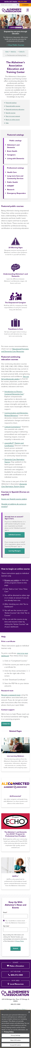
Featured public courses (13, 106)
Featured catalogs (11, 103)
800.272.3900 (22, 1)
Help (7, 123)
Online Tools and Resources (22, 51)
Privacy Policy (19, 941)
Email (5, 912)
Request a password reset (11, 695)
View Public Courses (16, 45)
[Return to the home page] (12, 10)
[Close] (29, 1012)
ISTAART (10, 186)
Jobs (5, 1009)
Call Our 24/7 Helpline (10, 1)
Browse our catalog (11, 580)
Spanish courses (10, 113)
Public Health (12, 182)
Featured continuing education (15, 109)
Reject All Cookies (15, 1040)
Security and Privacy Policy (17, 1009)
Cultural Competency (12, 427)
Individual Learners (15, 534)
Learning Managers (15, 551)
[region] (15, 1029)
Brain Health (12, 151)
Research (10, 189)
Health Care (12, 172)
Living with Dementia (15, 158)
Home (7, 51)
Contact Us (6, 724)
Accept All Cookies (15, 1045)
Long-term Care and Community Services (15, 177)
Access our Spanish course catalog (14, 499)
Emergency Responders (16, 193)
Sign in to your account (13, 116)
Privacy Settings (15, 1035)
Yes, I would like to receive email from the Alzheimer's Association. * (15, 922)
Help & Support (14, 51)
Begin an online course (13, 119)
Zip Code (6, 926)
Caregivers (11, 155)
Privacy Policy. (9, 1032)
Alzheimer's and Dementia (13, 146)
